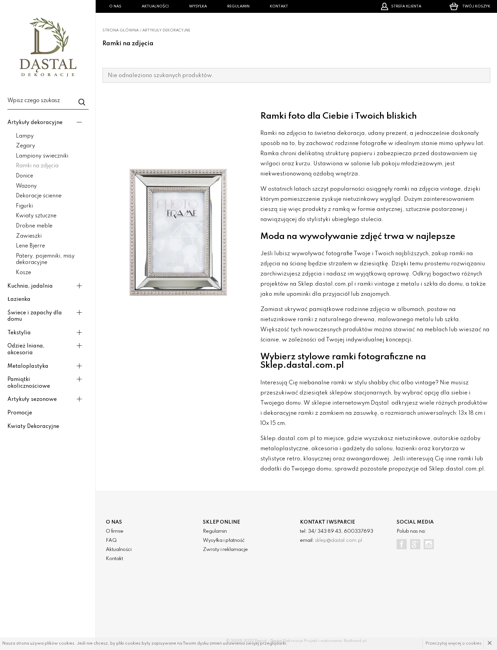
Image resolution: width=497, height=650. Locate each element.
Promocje (19, 413)
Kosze (23, 272)
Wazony (26, 186)
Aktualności (155, 6)
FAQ (111, 540)
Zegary (25, 146)
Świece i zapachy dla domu (34, 316)
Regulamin (238, 6)
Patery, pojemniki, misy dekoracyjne (45, 260)
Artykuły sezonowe (32, 399)
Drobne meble (34, 226)
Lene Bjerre (30, 246)
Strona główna (120, 30)
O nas (115, 6)
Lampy (25, 136)
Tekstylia (19, 333)
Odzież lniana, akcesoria (26, 349)
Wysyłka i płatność (223, 540)
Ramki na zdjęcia (37, 166)
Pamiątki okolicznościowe (28, 383)
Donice (24, 176)
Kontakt (279, 6)
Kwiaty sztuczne (36, 216)
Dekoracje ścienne (39, 196)
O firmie (114, 531)
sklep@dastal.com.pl (338, 540)
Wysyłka (198, 6)
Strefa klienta (406, 6)
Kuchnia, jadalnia (30, 286)
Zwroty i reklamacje (225, 549)
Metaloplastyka (27, 366)
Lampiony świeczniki (42, 156)
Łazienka (18, 299)
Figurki (24, 206)
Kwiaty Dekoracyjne (33, 426)
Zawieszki (29, 236)
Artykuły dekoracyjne (35, 122)
